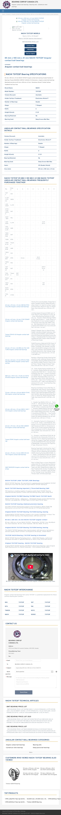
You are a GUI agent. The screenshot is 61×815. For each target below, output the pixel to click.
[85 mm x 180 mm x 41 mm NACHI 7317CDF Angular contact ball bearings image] (30, 19)
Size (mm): (7, 169)
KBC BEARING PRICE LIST (17, 727)
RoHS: (7, 109)
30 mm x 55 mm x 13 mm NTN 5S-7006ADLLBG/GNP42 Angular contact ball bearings (17, 361)
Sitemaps (22, 811)
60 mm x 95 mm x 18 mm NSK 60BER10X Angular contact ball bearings (17, 426)
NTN (6, 606)
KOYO (33, 610)
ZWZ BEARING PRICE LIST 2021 (19, 717)
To (7, 664)
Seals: (6, 165)
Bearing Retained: (10, 116)
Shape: (7, 105)
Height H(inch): (9, 112)
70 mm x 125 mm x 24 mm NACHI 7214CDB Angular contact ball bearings (17, 393)
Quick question (8, 673)
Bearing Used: (9, 119)
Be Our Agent (30, 53)
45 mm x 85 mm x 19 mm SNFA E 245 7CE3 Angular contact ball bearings (17, 410)
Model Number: (9, 91)
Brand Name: (9, 88)
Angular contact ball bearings (19, 14)
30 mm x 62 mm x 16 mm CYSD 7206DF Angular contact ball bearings (17, 320)
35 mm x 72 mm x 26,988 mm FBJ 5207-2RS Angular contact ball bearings (17, 349)
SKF (32, 602)
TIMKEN (7, 610)
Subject (8, 668)
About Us (4, 811)
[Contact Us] (57, 407)
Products (8, 14)
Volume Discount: (10, 95)
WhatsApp (30, 49)
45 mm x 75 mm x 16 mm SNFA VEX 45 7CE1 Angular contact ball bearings (17, 453)
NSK (6, 602)
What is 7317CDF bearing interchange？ (30, 38)
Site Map (17, 811)
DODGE (33, 614)
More (30, 752)
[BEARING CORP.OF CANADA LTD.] (6, 4)
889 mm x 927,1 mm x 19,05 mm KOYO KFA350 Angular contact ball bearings (17, 376)
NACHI (7, 614)
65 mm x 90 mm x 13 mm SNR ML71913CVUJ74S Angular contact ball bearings (17, 306)
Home (3, 14)
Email (8, 660)
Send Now (23, 692)
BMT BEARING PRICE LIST (30, 42)
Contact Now (30, 46)
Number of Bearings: (11, 102)
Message (9, 677)
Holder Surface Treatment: (13, 98)
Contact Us (11, 811)
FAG (32, 606)
